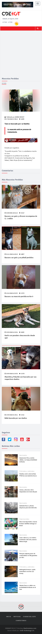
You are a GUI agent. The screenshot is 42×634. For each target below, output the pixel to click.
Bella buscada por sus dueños (16, 418)
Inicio (8, 616)
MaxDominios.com (29, 628)
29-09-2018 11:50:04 (12, 332)
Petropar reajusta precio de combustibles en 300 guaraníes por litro (28, 555)
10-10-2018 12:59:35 (12, 293)
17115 (22, 415)
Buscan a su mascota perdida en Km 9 (19, 296)
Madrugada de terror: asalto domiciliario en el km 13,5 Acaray (27, 571)
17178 (22, 373)
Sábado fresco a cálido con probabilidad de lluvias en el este (27, 587)
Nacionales (23, 455)
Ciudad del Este (29, 616)
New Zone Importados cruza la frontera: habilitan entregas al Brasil (28, 523)
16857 (22, 254)
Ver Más (4, 83)
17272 (22, 293)
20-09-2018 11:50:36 (12, 373)
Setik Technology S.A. (27, 631)
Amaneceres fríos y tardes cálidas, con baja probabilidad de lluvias (28, 460)
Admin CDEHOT (19, 117)
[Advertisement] (21, 55)
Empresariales (24, 519)
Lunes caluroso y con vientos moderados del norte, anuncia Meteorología (28, 539)
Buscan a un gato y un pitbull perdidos (19, 257)
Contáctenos (21, 620)
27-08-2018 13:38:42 (12, 119)
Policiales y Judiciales (26, 471)
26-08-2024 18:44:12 (12, 213)
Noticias (17, 616)
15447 (22, 213)
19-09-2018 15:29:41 (12, 415)
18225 (22, 332)
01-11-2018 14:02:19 (12, 254)
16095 (22, 119)
